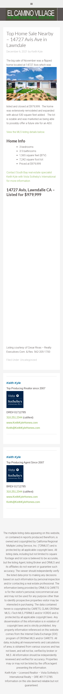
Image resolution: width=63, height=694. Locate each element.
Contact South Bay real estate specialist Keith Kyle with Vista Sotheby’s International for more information (31, 176)
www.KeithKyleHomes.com (22, 422)
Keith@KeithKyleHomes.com (23, 427)
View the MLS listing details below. (25, 132)
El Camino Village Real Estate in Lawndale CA (31, 14)
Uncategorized (28, 359)
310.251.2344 (14, 417)
